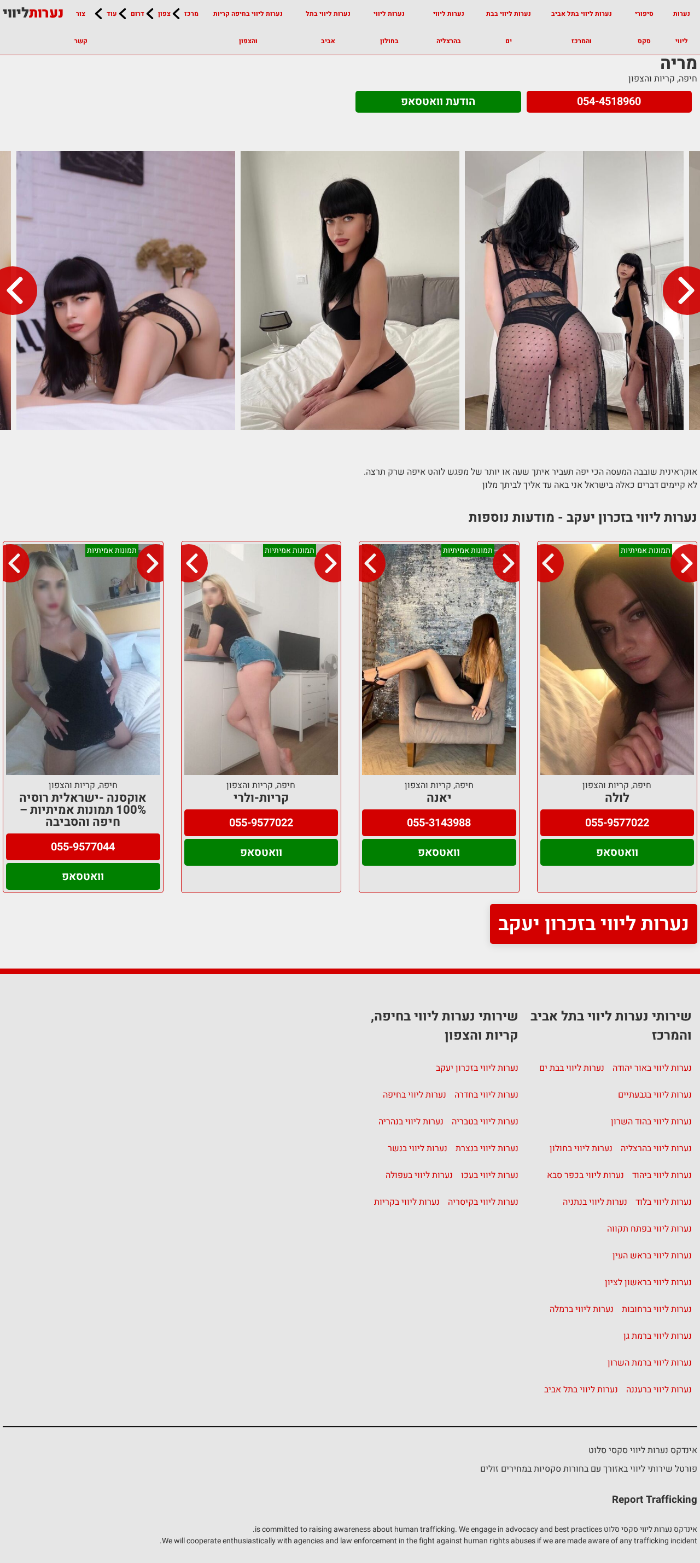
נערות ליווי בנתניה (595, 1202)
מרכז (191, 14)
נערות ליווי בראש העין (652, 1255)
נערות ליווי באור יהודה (652, 1068)
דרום (137, 14)
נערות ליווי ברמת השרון (650, 1362)
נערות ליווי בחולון (389, 27)
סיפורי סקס (644, 27)
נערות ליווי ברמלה (582, 1309)
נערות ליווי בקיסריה (483, 1202)
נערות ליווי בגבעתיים (655, 1094)
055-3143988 (439, 823)
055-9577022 (617, 823)
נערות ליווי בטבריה (485, 1121)
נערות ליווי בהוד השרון (651, 1121)
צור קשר (81, 27)
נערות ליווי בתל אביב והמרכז (581, 27)
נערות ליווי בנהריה (411, 1121)
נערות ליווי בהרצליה (448, 27)
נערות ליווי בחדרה (486, 1094)
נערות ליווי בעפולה (419, 1175)
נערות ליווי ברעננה (659, 1389)
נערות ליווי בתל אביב (328, 27)
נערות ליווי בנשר (417, 1148)
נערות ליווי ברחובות (657, 1309)
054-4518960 (609, 101)
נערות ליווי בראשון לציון (648, 1282)
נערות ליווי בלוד (663, 1202)
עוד (112, 14)
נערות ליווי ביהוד (662, 1175)
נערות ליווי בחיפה (414, 1094)
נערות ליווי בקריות (407, 1202)
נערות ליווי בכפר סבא (585, 1175)
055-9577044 (83, 847)
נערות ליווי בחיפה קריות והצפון (248, 27)
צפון (164, 14)
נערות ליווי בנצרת (487, 1148)
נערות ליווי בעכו (489, 1175)
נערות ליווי (681, 27)
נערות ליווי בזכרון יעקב (593, 923)
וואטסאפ (617, 852)
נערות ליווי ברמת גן (657, 1336)
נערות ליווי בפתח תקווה (649, 1228)
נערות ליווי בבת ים (508, 27)
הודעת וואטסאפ (438, 101)
